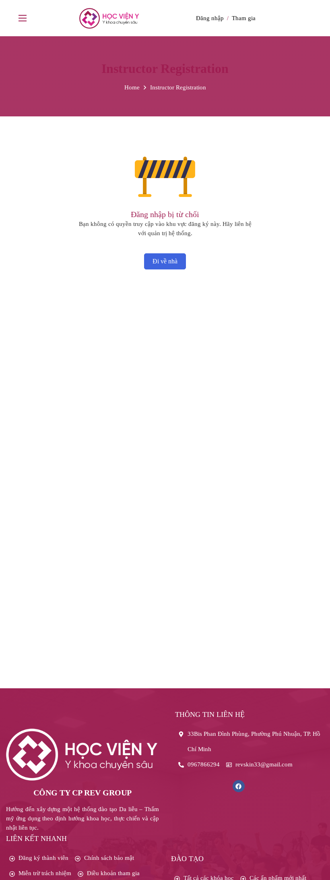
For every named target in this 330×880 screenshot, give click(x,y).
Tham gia (244, 18)
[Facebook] (239, 786)
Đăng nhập (210, 18)
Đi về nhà (165, 261)
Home (132, 87)
